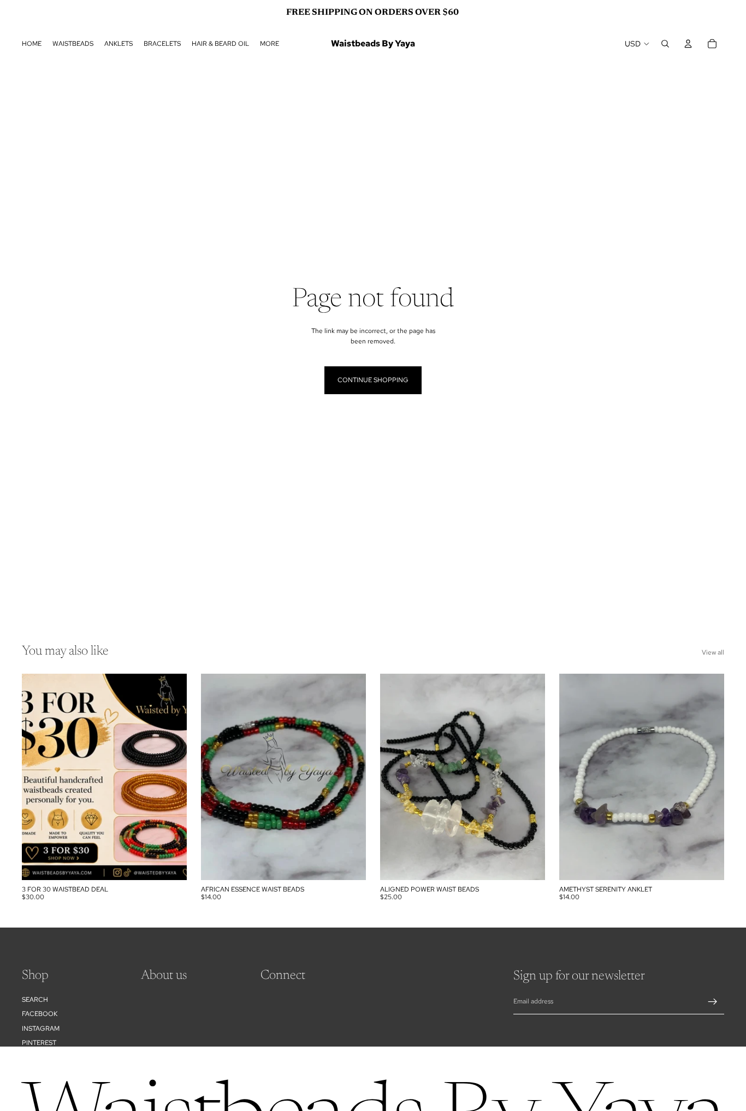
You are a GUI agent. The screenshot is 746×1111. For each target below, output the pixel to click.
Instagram (41, 1028)
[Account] (688, 44)
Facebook (39, 1013)
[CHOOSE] (170, 863)
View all (713, 652)
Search (35, 999)
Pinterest (39, 1042)
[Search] (665, 44)
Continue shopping (373, 380)
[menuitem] (269, 43)
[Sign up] (712, 1001)
